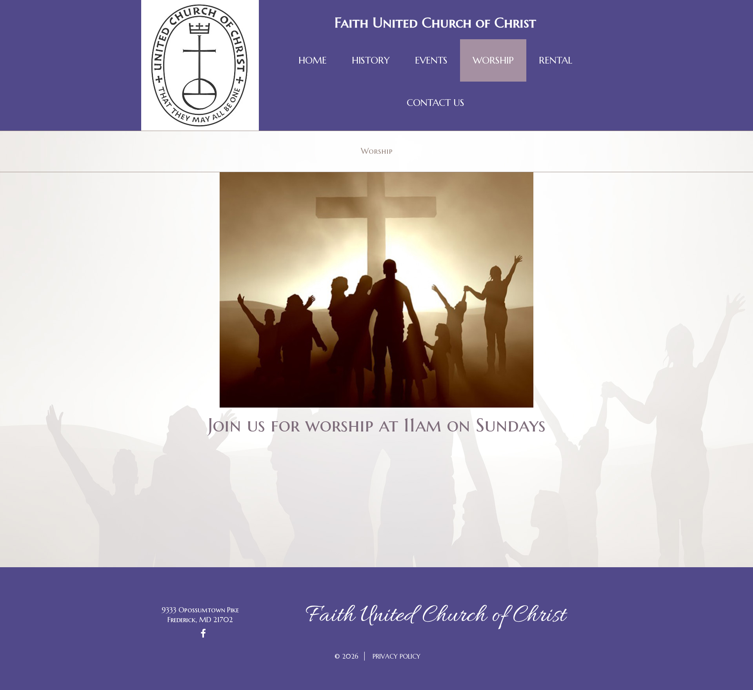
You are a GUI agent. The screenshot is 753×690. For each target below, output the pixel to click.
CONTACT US (435, 103)
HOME (312, 60)
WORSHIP (493, 60)
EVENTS (431, 60)
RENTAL (555, 60)
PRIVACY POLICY (396, 656)
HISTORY (371, 60)
